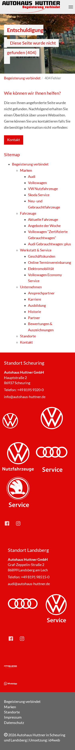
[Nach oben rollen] (65, 740)
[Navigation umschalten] (71, 7)
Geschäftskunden (41, 256)
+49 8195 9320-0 (30, 390)
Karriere (34, 299)
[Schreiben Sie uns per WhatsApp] (10, 683)
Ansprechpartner (41, 293)
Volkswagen (37, 183)
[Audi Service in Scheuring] (52, 457)
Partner (34, 318)
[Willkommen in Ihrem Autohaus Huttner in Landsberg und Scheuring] (10, 666)
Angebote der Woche (44, 226)
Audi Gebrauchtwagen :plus (49, 244)
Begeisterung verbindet (30, 164)
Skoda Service (38, 195)
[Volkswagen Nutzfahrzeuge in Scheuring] (18, 457)
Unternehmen (31, 287)
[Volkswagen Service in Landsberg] (56, 608)
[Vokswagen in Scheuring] (18, 422)
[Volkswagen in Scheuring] (52, 422)
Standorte (28, 336)
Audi (31, 176)
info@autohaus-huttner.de (24, 397)
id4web (54, 740)
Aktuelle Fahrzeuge (43, 219)
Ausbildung (37, 305)
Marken (26, 170)
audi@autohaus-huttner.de (29, 584)
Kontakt (13, 140)
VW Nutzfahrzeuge (43, 189)
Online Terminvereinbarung (49, 262)
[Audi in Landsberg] (23, 608)
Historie (34, 312)
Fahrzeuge (28, 213)
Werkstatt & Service (35, 250)
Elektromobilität (41, 269)
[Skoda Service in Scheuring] (18, 492)
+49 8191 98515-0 (35, 577)
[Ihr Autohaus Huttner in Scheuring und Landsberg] (31, 7)
